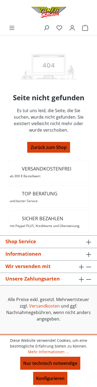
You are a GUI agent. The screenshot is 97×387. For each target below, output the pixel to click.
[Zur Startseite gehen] (48, 12)
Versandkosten (44, 306)
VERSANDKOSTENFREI (40, 171)
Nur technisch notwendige (50, 363)
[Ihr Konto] (72, 27)
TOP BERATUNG (33, 196)
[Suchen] (46, 27)
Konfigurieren (50, 378)
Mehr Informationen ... (48, 351)
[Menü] (11, 27)
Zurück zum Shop (49, 147)
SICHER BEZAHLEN (44, 221)
